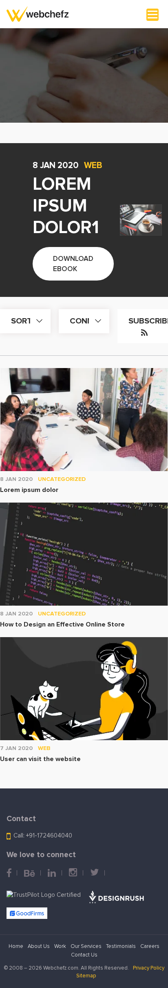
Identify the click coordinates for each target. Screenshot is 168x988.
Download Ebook (73, 264)
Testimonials (121, 946)
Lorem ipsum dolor (29, 490)
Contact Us (84, 955)
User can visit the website (40, 759)
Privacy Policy (148, 968)
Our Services (86, 946)
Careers (149, 946)
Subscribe (148, 321)
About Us (39, 946)
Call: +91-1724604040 (42, 836)
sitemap (86, 976)
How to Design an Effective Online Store (62, 624)
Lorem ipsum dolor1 (66, 206)
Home (16, 946)
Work (60, 946)
